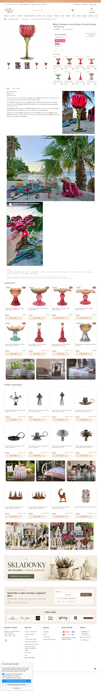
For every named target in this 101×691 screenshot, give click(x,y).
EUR (95, 4)
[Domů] (6, 19)
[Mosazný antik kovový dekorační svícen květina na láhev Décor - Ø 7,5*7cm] (85, 434)
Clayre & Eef (69, 29)
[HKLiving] (76, 618)
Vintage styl (43, 271)
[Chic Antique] (25, 618)
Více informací (16, 688)
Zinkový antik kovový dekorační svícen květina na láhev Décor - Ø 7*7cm (62, 446)
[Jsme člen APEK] (5, 640)
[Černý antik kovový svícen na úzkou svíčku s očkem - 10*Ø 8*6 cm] (15, 434)
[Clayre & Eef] (12, 618)
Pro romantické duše (25, 273)
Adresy (44, 634)
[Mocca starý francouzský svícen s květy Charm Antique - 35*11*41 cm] (15, 398)
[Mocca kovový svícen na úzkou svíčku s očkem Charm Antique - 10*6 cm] (85, 398)
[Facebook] (9, 635)
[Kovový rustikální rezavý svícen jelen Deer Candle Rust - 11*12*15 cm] (62, 495)
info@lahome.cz (85, 640)
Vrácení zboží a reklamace (31, 642)
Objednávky (46, 632)
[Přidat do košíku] (62, 69)
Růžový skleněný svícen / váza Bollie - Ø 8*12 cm (86, 507)
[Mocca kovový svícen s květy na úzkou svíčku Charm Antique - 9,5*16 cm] (38, 398)
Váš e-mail (58, 591)
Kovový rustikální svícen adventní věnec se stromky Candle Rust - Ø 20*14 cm (14, 507)
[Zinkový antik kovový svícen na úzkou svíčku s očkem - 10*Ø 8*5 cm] (38, 434)
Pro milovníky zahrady (15, 273)
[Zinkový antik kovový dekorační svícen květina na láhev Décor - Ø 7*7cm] (62, 434)
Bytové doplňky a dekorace (13, 19)
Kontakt (26, 636)
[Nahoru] (95, 668)
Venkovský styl (49, 271)
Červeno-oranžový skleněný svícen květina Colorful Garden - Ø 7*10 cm (14, 309)
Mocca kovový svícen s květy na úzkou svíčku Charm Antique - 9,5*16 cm (39, 411)
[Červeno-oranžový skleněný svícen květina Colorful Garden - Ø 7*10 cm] (15, 296)
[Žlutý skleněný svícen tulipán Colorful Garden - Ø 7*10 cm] (85, 332)
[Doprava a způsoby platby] (69, 633)
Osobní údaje (46, 637)
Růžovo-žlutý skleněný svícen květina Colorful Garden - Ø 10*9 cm (38, 309)
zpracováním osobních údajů (69, 598)
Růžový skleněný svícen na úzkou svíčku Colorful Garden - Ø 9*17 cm (37, 345)
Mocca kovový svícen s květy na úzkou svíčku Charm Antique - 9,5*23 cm (62, 411)
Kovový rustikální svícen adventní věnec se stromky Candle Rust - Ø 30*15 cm (38, 507)
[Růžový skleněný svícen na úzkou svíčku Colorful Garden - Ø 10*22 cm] (62, 332)
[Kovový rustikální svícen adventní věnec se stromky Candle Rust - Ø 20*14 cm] (15, 495)
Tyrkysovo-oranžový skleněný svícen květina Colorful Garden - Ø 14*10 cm (14, 345)
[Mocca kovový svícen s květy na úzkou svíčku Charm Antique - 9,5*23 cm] (62, 398)
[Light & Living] (63, 618)
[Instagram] (5, 635)
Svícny (70, 271)
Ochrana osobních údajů (30, 639)
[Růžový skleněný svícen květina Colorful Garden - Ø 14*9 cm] (85, 296)
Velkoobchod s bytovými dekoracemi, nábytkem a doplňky (30, 648)
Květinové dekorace (34, 273)
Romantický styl (56, 271)
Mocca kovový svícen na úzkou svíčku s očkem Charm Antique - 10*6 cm (84, 411)
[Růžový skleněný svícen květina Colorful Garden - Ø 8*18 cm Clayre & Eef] (9, 65)
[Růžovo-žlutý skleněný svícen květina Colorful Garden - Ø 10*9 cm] (38, 296)
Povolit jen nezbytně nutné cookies (16, 684)
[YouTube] (13, 635)
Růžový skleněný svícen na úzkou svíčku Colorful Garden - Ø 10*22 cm (61, 345)
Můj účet (46, 628)
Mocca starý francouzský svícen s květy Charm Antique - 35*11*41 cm (15, 411)
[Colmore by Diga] (88, 618)
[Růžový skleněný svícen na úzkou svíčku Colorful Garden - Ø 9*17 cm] (38, 332)
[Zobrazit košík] (92, 9)
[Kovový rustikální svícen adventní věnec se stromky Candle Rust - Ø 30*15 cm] (38, 495)
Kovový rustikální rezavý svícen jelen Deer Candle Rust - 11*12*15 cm (61, 507)
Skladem (27, 271)
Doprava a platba (16, 88)
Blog (26, 655)
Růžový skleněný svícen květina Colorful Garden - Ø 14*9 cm (84, 309)
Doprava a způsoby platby (31, 631)
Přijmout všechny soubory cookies (16, 681)
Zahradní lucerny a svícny (78, 271)
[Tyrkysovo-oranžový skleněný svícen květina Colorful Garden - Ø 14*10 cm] (15, 332)
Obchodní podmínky (29, 634)
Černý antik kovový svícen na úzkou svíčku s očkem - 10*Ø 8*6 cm (15, 446)
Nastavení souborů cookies (49, 639)
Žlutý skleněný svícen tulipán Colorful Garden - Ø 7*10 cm (86, 345)
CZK (91, 4)
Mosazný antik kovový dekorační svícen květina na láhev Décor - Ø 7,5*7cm (84, 446)
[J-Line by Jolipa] (38, 618)
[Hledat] (73, 10)
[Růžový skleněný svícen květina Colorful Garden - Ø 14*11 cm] (62, 296)
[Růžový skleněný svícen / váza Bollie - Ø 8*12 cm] (85, 495)
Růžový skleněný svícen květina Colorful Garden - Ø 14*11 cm (61, 309)
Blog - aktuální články (29, 657)
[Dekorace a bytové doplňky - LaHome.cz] (9, 10)
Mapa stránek (28, 652)
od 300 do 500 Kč (64, 271)
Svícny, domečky (25, 19)
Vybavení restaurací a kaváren (31, 644)
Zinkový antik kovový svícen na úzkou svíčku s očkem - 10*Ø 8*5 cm (39, 446)
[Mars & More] (50, 618)
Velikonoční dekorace (35, 271)
